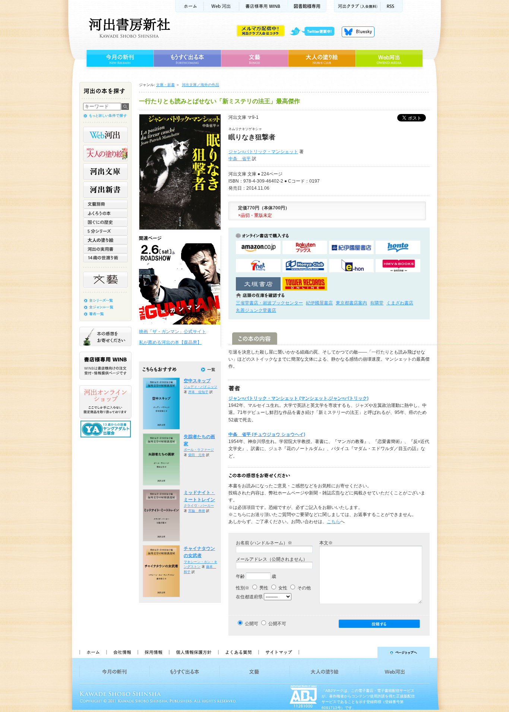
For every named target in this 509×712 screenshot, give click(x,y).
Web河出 (221, 6)
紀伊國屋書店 (319, 303)
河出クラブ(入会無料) (357, 6)
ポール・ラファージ (199, 450)
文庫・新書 (165, 85)
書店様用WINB (263, 6)
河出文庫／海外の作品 (200, 85)
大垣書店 (258, 284)
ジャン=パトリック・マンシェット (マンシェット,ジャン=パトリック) (298, 398)
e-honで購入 (351, 266)
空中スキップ (197, 380)
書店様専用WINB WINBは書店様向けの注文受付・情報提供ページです (105, 366)
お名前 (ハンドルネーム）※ (264, 542)
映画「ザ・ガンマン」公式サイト (172, 331)
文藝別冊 (105, 204)
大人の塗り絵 (321, 58)
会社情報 (121, 652)
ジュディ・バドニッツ (200, 387)
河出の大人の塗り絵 (105, 153)
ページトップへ (368, 652)
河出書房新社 (128, 28)
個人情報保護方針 (193, 652)
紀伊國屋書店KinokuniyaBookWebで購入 (351, 247)
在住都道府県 (249, 596)
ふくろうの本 (105, 213)
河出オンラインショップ (105, 402)
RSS (391, 6)
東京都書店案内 (351, 303)
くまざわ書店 (399, 303)
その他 (303, 588)
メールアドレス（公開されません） (271, 559)
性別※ (242, 588)
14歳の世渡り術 (105, 257)
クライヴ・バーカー (199, 505)
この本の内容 (254, 338)
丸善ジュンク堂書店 (256, 310)
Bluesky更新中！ (358, 32)
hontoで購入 (398, 247)
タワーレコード (304, 284)
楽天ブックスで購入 (304, 247)
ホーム (189, 6)
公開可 (251, 623)
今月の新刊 (119, 58)
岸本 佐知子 (198, 392)
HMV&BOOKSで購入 (398, 266)
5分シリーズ (105, 231)
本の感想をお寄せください (105, 336)
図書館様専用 (307, 6)
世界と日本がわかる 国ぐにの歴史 (105, 222)
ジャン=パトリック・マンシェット (263, 151)
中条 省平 (239, 158)
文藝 (254, 58)
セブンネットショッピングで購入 (258, 266)
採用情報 (153, 652)
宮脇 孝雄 (196, 511)
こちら (333, 521)
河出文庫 (105, 171)
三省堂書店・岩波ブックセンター (269, 303)
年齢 (240, 576)
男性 (263, 588)
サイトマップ (278, 652)
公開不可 (277, 623)
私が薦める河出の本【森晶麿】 (170, 342)
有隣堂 (376, 303)
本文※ (326, 542)
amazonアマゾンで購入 (258, 247)
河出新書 (105, 189)
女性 (282, 588)
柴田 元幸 (196, 455)
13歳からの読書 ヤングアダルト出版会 (106, 429)
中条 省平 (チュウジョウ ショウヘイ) (266, 434)
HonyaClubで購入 (304, 266)
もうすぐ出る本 (187, 58)
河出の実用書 (105, 248)
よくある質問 (238, 652)
